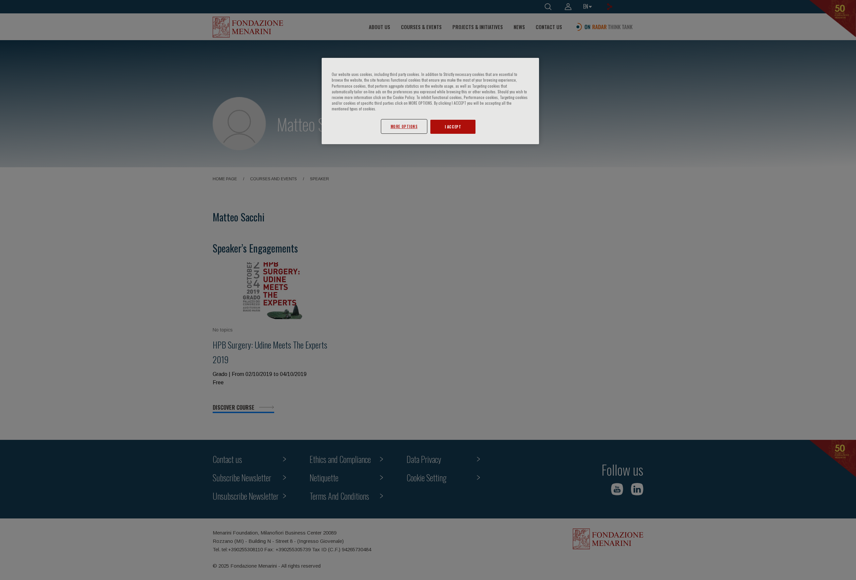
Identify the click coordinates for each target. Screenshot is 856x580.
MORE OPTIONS (404, 126)
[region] (430, 101)
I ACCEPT (453, 126)
